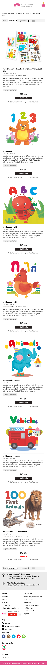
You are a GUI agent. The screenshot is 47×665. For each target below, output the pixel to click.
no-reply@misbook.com (13, 626)
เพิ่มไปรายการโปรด (16, 102)
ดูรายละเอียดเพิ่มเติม (10, 90)
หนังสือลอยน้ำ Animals (11, 380)
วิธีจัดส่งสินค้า (28, 602)
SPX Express (6, 657)
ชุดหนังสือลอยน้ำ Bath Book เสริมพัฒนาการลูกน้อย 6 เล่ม (22, 70)
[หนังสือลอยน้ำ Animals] (23, 357)
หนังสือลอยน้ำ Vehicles (11, 456)
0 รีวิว (12, 75)
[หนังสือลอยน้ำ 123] (23, 128)
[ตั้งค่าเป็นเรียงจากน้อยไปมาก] (17, 20)
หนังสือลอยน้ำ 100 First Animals (15, 531)
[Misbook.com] (23, 5)
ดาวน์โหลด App (28, 608)
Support (26, 614)
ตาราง (33, 21)
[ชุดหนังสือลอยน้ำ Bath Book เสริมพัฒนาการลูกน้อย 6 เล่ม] (23, 46)
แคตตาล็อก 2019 (29, 611)
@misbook (8, 629)
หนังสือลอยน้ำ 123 (10, 151)
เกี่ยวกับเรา (5, 597)
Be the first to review (22, 75)
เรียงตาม (5, 20)
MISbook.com (16, 663)
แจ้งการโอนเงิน (28, 600)
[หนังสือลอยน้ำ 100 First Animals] (23, 509)
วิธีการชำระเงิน (37, 597)
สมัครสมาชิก (6, 605)
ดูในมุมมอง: (23, 21)
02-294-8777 (9, 623)
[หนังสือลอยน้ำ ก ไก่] (23, 279)
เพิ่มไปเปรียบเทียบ (32, 102)
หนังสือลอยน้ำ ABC (10, 227)
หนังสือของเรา (12, 14)
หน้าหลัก (4, 14)
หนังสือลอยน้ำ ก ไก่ (10, 302)
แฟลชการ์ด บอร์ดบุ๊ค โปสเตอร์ (27, 14)
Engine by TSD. (39, 663)
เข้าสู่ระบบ (5, 602)
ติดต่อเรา (4, 600)
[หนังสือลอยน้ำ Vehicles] (23, 433)
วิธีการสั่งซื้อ (27, 597)
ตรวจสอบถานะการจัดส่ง (31, 605)
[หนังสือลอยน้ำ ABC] (23, 204)
